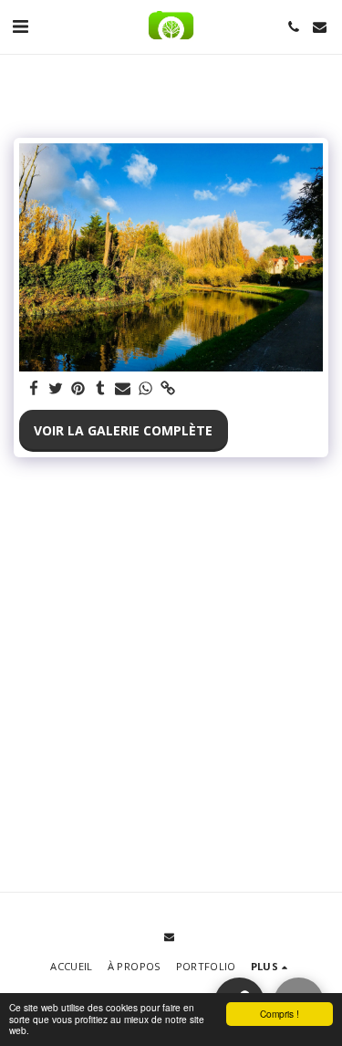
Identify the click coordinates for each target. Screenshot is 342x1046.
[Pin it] (78, 389)
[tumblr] (101, 389)
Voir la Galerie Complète (123, 430)
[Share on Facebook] (34, 389)
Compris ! (279, 1013)
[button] (20, 26)
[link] (168, 389)
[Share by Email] (123, 389)
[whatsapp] (146, 389)
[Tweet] (56, 389)
